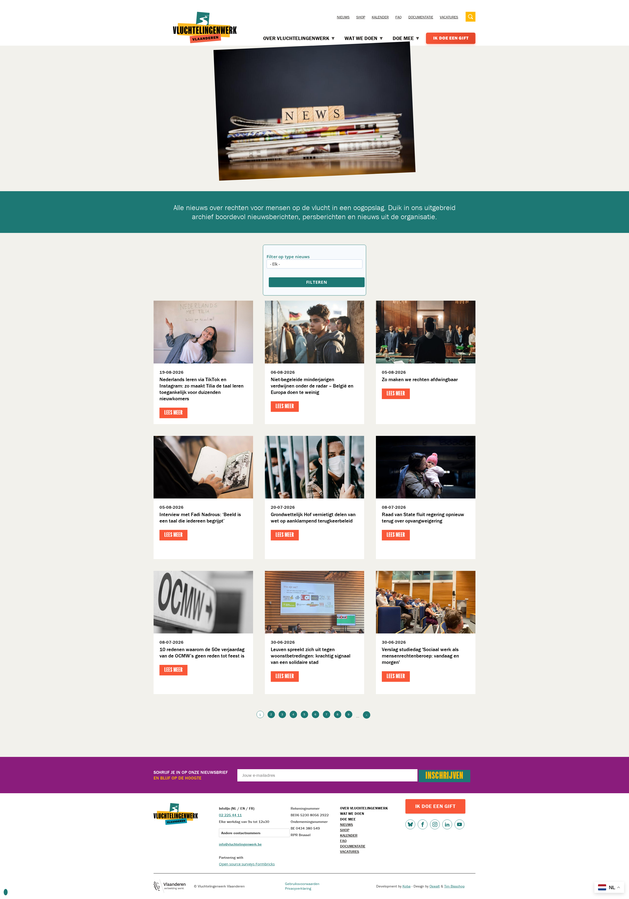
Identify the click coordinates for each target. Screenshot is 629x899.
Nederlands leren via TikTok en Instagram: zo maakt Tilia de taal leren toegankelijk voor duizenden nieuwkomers (201, 389)
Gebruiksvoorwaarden (302, 883)
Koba (406, 886)
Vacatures (449, 17)
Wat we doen (352, 813)
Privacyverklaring (298, 888)
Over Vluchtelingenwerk (364, 808)
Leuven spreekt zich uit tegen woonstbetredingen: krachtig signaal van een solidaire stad (310, 655)
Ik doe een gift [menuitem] (451, 38)
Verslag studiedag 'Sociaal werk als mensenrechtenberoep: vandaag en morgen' (420, 655)
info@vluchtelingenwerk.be (240, 844)
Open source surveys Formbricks (247, 863)
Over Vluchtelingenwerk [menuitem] (296, 38)
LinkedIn (447, 824)
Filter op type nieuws (288, 256)
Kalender (380, 17)
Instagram (435, 824)
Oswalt (434, 886)
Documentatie (420, 17)
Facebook (423, 824)
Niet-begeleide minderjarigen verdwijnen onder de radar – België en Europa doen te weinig (312, 385)
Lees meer (173, 413)
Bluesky (410, 824)
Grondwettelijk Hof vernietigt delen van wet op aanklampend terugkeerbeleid (313, 517)
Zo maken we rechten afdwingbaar (420, 379)
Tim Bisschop (454, 886)
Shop (360, 17)
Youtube (459, 824)
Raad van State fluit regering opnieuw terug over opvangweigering (423, 517)
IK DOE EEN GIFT (435, 806)
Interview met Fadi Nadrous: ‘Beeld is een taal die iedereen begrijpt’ (200, 517)
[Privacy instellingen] (6, 892)
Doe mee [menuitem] (403, 38)
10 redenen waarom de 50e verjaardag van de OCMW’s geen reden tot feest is (201, 652)
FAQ (398, 17)
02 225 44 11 (230, 815)
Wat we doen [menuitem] (360, 38)
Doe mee (348, 819)
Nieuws (343, 17)
